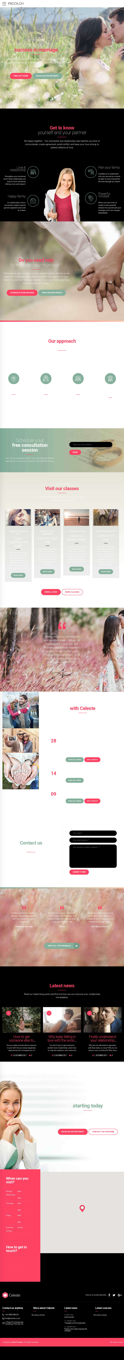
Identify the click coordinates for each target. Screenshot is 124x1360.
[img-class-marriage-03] (76, 517)
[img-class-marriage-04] (105, 517)
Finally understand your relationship (102, 1038)
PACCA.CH (16, 4)
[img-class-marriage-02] (47, 517)
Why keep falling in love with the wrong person (62, 1040)
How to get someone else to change (21, 1040)
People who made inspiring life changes (75, 1330)
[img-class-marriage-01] (18, 517)
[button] (82, 1208)
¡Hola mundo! (69, 1317)
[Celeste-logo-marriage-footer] (11, 1295)
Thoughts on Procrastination (74, 1323)
